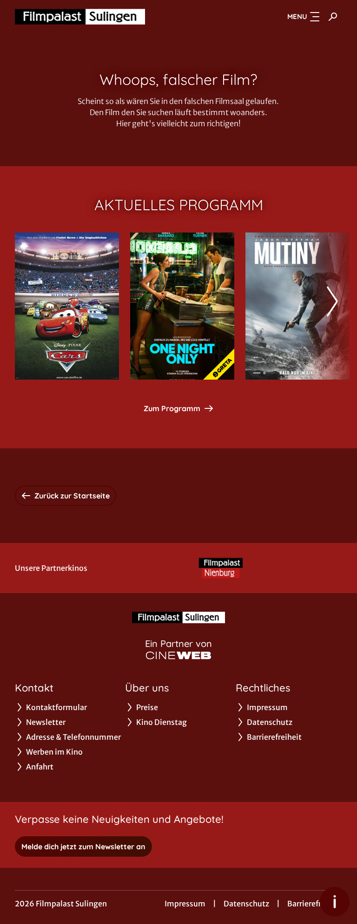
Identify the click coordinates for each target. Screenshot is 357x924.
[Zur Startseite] (80, 16)
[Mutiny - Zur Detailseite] (297, 306)
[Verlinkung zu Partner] (221, 568)
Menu (297, 16)
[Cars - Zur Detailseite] (67, 306)
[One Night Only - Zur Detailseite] (182, 306)
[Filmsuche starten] (333, 16)
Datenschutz (246, 903)
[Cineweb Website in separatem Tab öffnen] (178, 655)
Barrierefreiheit (314, 903)
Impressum (185, 903)
